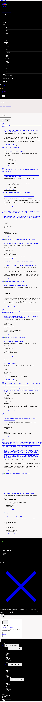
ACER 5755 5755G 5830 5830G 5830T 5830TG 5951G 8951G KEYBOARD (21, 243)
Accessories (7, 679)
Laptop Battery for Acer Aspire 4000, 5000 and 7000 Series (19, 493)
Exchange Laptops (8, 78)
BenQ (7, 55)
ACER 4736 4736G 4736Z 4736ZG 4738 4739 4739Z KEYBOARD (19, 196)
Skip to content (3, 0)
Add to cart (9, 144)
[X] (3, 92)
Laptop (6, 648)
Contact (5, 81)
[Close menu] (0, 640)
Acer (7, 31)
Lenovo (7, 30)
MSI (6, 40)
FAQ (4, 556)
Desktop (6, 664)
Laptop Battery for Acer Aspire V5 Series (14, 516)
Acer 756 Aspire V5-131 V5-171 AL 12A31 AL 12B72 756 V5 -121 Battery (20, 265)
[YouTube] (5, 4)
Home (4, 22)
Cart (4, 554)
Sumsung (8, 68)
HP (6, 27)
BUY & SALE (5, 77)
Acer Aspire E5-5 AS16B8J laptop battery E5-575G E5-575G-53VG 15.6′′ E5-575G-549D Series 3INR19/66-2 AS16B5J (21, 317)
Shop (3, 645)
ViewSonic (8, 56)
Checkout (5, 553)
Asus (7, 33)
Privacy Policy (7, 550)
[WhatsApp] (6, 4)
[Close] (21, 607)
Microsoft (8, 71)
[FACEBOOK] (2, 4)
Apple (7, 37)
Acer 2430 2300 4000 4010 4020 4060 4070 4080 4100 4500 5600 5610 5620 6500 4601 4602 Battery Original (21, 175)
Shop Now (2, 614)
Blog (4, 79)
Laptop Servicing (7, 75)
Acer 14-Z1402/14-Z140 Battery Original (14, 151)
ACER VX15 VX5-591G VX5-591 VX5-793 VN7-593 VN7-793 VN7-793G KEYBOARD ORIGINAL (20, 419)
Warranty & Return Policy (10, 551)
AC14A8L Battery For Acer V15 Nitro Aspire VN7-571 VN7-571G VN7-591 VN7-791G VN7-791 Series (21, 131)
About (4, 74)
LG (6, 34)
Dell (7, 28)
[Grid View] (2, 120)
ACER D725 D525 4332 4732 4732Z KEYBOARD (15, 341)
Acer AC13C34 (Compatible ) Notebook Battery (15, 285)
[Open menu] (3, 96)
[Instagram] (3, 4)
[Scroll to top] (1, 617)
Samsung (8, 52)
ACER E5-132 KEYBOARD (10, 363)
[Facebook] (2, 92)
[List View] (7, 120)
